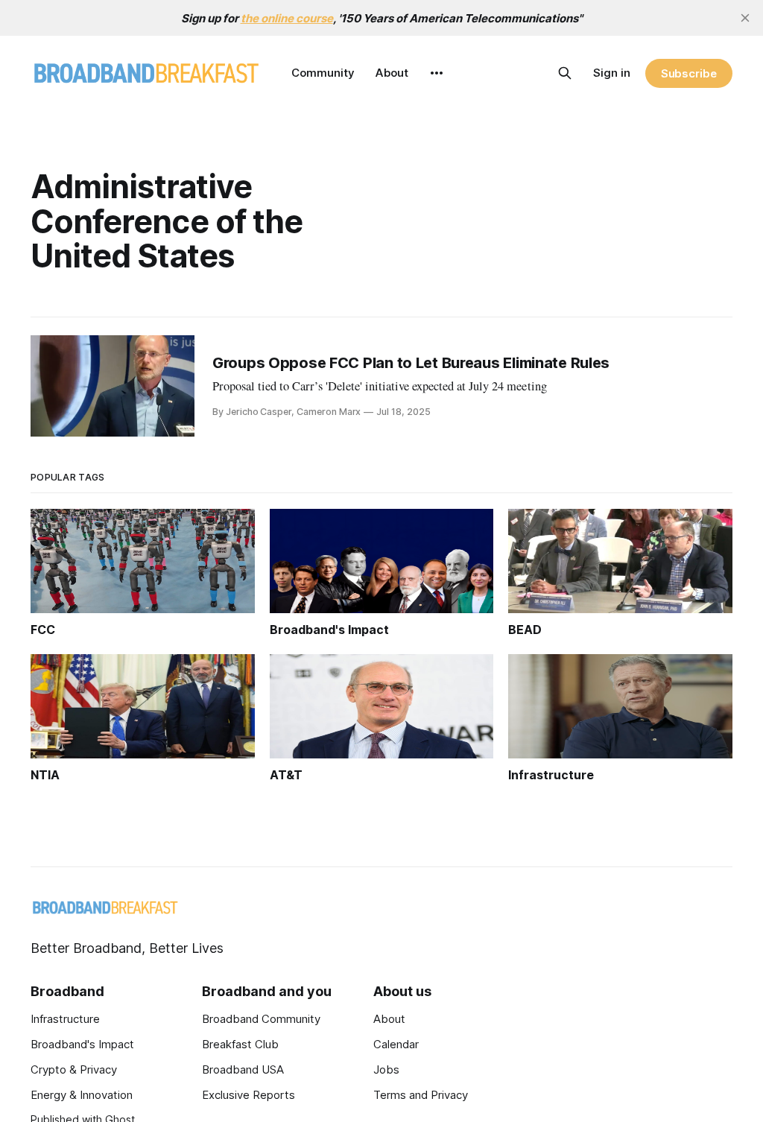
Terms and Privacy (420, 1095)
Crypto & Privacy (74, 1069)
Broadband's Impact (82, 1044)
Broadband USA (243, 1069)
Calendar (396, 1044)
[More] (437, 73)
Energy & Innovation (82, 1095)
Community (323, 73)
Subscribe (689, 73)
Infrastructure (65, 1019)
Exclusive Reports (248, 1095)
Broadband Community (261, 1019)
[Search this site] (565, 73)
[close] (745, 18)
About (392, 73)
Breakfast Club (240, 1044)
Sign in (611, 73)
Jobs (386, 1069)
